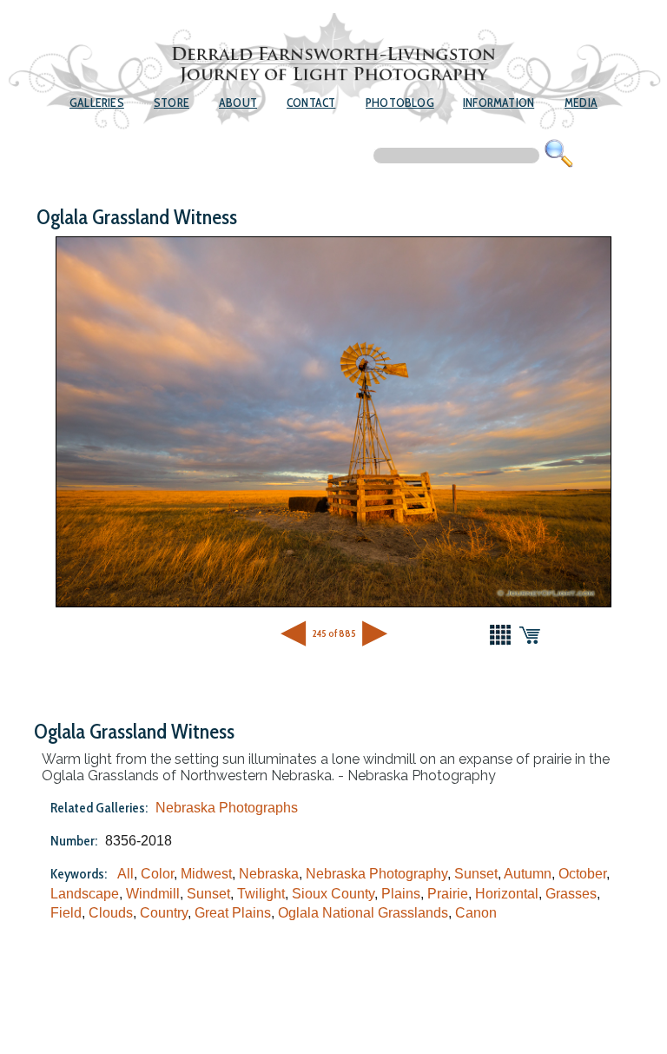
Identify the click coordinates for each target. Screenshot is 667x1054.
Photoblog (400, 102)
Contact (311, 102)
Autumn (527, 873)
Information (498, 102)
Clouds (111, 912)
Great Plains (233, 912)
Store (171, 102)
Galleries (96, 102)
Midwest (206, 873)
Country (164, 912)
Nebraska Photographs (226, 807)
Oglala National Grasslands (363, 912)
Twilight (261, 893)
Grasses (571, 893)
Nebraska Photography (376, 873)
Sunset (476, 873)
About (238, 102)
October (582, 873)
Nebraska (269, 873)
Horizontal (506, 893)
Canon (476, 912)
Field (66, 912)
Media (581, 102)
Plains (400, 893)
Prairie (447, 893)
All (125, 873)
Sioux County (333, 893)
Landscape (84, 893)
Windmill (153, 893)
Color (157, 873)
